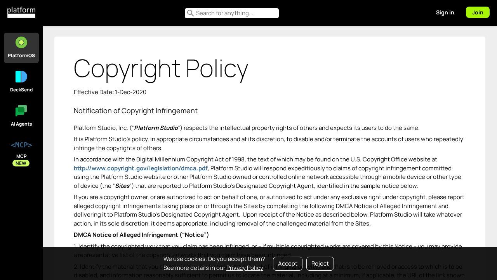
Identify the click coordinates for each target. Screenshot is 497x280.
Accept (287, 263)
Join (477, 12)
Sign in (445, 12)
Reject (320, 263)
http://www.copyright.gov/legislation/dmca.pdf (141, 168)
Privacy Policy (244, 268)
